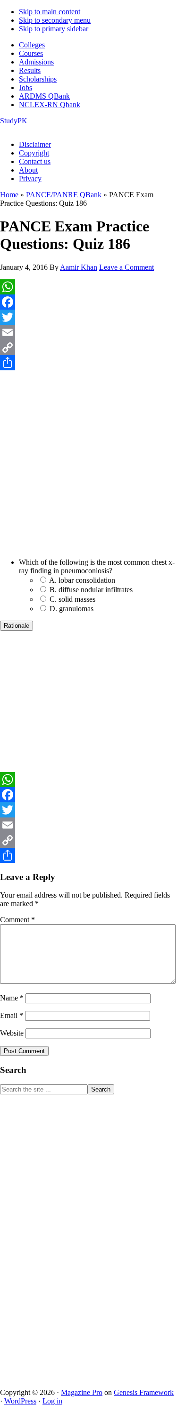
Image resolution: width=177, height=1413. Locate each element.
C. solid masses (72, 599)
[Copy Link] (88, 347)
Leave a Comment (126, 267)
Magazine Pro (81, 1392)
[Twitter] (88, 317)
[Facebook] (88, 302)
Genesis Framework (144, 1392)
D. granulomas (71, 609)
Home (9, 195)
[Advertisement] (88, 469)
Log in (52, 1401)
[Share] (88, 362)
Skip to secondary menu (55, 20)
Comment (17, 920)
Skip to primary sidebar (53, 29)
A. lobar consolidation (82, 580)
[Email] (88, 332)
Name (12, 998)
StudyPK (13, 121)
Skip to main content (49, 12)
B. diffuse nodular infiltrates (91, 590)
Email (11, 1015)
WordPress (20, 1401)
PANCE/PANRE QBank (63, 195)
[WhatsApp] (88, 286)
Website (12, 1033)
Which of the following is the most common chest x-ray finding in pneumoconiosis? (97, 566)
